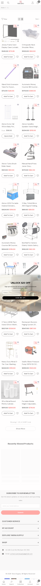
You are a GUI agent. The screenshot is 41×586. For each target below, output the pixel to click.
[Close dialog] (39, 277)
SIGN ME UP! (20, 297)
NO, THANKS (20, 303)
